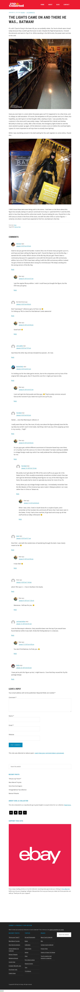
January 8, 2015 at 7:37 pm (23, 348)
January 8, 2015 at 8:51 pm (23, 369)
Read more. (67, 805)
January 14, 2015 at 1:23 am (28, 468)
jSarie (17, 536)
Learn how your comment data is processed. (49, 753)
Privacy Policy (44, 948)
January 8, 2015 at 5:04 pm (26, 325)
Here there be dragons (15, 786)
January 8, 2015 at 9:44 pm (26, 443)
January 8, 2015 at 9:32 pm (23, 415)
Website (11, 734)
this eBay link (66, 889)
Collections (27, 945)
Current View (12, 962)
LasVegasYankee (20, 621)
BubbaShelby (19, 366)
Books (26, 941)
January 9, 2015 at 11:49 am (23, 582)
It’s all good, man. (13, 969)
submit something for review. (56, 929)
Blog (42, 941)
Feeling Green (12, 973)
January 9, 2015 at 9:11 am (23, 538)
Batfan (18, 665)
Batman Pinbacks (14, 793)
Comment (12, 697)
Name (11, 716)
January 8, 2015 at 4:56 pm (23, 304)
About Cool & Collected (46, 937)
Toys (26, 967)
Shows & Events (29, 963)
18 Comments (31, 12)
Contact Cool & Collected (47, 945)
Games (26, 952)
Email (11, 725)
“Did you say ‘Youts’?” (15, 779)
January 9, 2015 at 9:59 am (26, 559)
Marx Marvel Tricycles (15, 782)
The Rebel (19, 413)
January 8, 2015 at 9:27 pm (26, 389)
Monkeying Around (13, 958)
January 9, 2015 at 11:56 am (26, 600)
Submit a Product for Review (48, 952)
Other (15, 225)
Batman (16, 227)
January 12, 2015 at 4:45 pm (26, 644)
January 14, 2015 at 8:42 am (31, 503)
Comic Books (28, 948)
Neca (19, 227)
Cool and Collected (20, 4)
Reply (12, 269)
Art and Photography (30, 937)
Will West (18, 244)
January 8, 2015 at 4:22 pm (23, 246)
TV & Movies (28, 971)
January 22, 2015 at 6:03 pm (24, 668)
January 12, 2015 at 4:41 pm (24, 624)
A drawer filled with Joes (15, 966)
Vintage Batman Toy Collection (18, 790)
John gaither (19, 346)
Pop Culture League (30, 960)
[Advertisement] (20, 909)
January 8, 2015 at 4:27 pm (26, 278)
